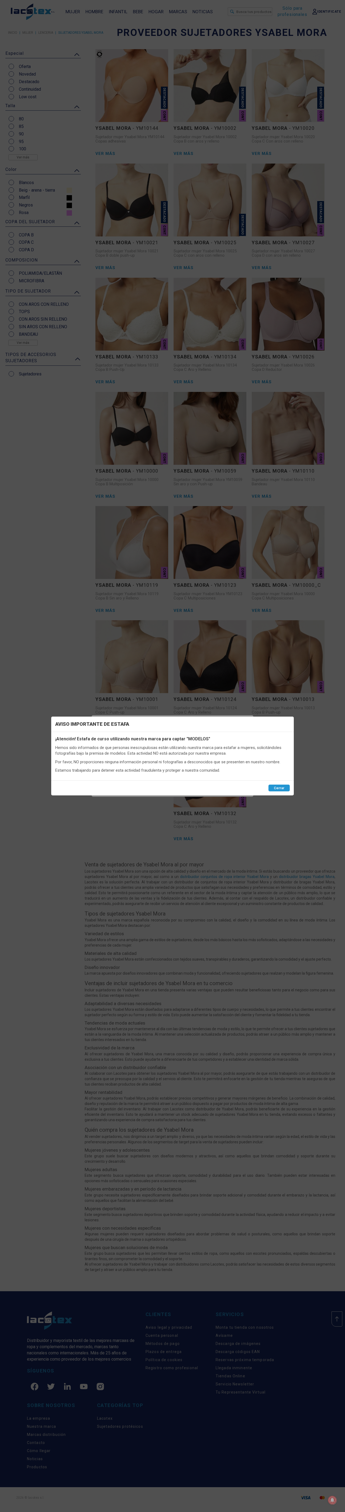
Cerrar (279, 788)
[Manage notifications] (332, 1500)
